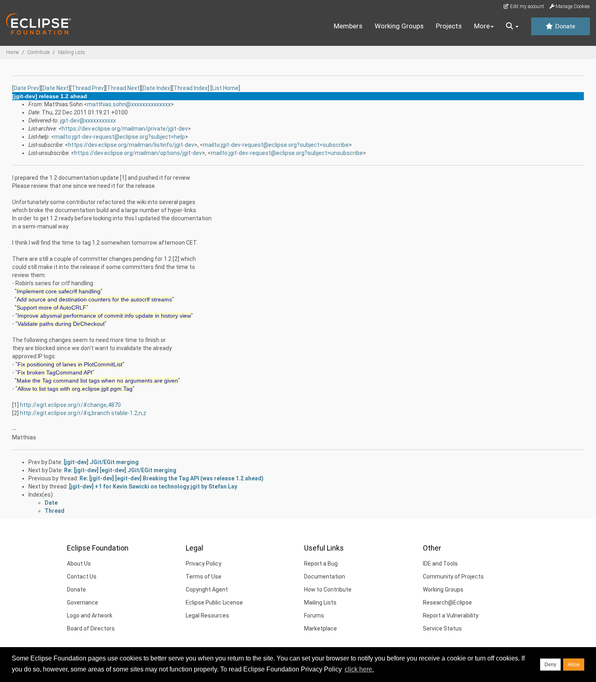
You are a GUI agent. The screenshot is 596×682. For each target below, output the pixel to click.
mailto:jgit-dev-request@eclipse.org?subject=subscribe (276, 145)
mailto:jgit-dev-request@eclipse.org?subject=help (119, 136)
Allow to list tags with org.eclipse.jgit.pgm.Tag (75, 388)
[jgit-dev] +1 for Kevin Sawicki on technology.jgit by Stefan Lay (153, 486)
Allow (574, 664)
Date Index (156, 88)
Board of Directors (91, 628)
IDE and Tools (440, 563)
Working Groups (399, 26)
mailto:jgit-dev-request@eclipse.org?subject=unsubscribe (287, 153)
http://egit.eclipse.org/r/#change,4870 (70, 405)
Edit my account (526, 6)
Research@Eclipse (447, 602)
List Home (225, 88)
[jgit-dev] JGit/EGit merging (101, 462)
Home (12, 52)
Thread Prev (88, 88)
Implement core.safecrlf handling (59, 291)
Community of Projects (453, 576)
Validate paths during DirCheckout (61, 324)
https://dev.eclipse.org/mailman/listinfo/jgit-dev (131, 145)
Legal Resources (207, 615)
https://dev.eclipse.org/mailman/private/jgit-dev (125, 128)
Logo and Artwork (89, 615)
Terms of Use (203, 576)
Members (348, 26)
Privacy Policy (203, 563)
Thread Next (123, 88)
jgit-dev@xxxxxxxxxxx (88, 120)
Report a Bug (321, 563)
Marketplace (320, 628)
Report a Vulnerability (450, 615)
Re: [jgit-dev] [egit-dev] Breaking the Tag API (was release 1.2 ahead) (171, 478)
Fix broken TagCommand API (54, 372)
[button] (512, 26)
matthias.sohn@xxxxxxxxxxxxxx (129, 104)
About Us (79, 563)
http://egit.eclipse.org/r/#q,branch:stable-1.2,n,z (83, 413)
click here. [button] (359, 669)
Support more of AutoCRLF (51, 307)
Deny (550, 664)
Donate (564, 26)
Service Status (442, 628)
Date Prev (26, 88)
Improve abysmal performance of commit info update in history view (104, 315)
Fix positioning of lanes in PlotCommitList (69, 364)
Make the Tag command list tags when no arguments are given (97, 380)
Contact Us (81, 576)
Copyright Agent (207, 589)
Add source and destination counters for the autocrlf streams (94, 299)
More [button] (482, 26)
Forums (314, 615)
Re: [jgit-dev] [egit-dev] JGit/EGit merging (120, 470)
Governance (82, 602)
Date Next (56, 88)
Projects (449, 26)
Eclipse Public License (214, 602)
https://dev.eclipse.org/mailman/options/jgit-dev (138, 153)
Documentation (324, 576)
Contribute (38, 52)
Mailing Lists (71, 52)
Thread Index (191, 88)
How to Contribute (328, 589)
